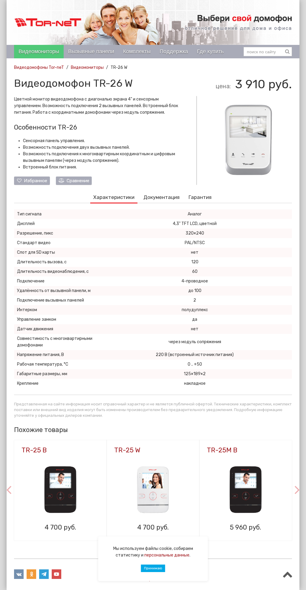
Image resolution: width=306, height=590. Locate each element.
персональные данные (166, 555)
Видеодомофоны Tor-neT (39, 67)
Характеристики (113, 197)
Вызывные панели (91, 51)
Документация (161, 197)
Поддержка (174, 51)
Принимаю (153, 568)
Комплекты (137, 51)
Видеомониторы (39, 51)
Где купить (210, 51)
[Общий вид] (248, 139)
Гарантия (200, 197)
